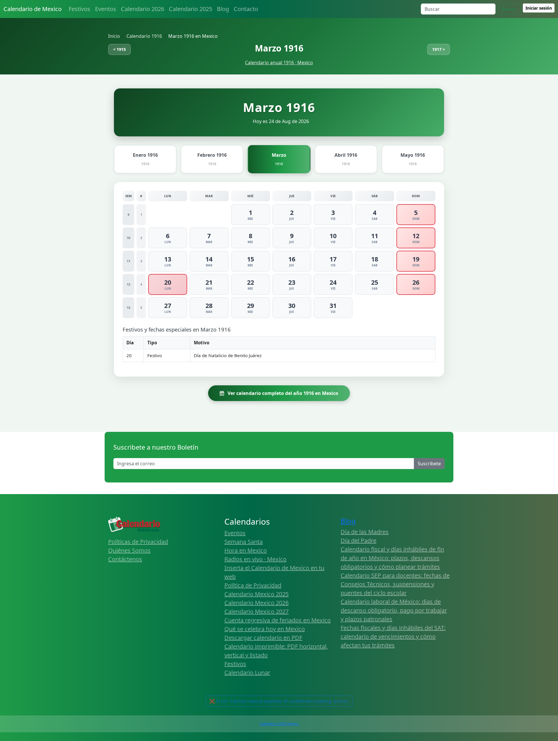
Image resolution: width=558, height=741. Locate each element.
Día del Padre (358, 540)
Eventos (105, 9)
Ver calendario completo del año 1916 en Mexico (282, 393)
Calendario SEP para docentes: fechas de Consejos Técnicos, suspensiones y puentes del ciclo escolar (395, 584)
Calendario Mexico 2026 (256, 603)
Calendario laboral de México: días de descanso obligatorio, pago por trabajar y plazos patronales (394, 610)
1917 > (438, 49)
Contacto (246, 9)
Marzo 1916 (279, 48)
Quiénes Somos (129, 550)
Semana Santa (243, 542)
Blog (223, 9)
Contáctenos (125, 559)
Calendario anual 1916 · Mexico (279, 62)
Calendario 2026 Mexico (279, 723)
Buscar (509, 9)
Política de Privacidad (252, 585)
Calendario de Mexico (32, 9)
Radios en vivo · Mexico (255, 559)
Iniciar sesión (538, 8)
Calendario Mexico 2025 (256, 594)
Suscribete (429, 463)
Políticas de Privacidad (138, 542)
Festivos (79, 9)
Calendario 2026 (142, 9)
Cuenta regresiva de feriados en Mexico (277, 620)
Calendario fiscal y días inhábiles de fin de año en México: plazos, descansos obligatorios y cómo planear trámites (392, 558)
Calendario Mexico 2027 (256, 611)
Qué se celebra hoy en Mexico (264, 629)
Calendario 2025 (190, 9)
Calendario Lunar (247, 672)
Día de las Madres (365, 532)
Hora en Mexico (245, 550)
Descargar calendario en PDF (263, 638)
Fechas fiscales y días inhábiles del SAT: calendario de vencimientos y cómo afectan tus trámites (393, 636)
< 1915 (119, 49)
